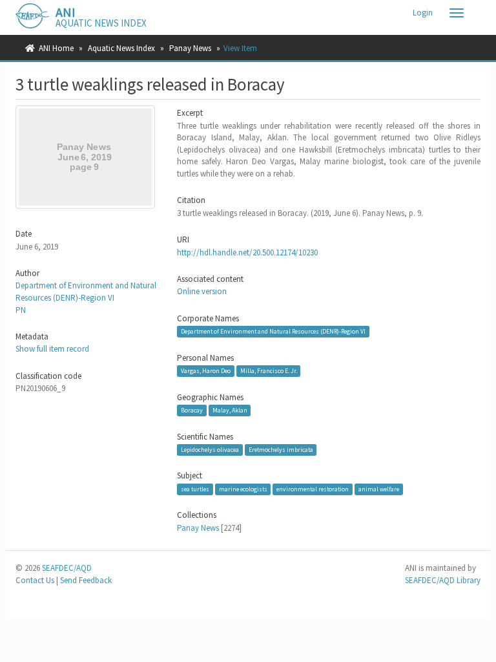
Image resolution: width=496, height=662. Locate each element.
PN (21, 309)
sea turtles (195, 489)
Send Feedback (86, 580)
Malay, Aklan (229, 410)
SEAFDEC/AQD (67, 567)
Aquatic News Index (121, 48)
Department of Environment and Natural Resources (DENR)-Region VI (86, 291)
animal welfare (378, 489)
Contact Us (35, 580)
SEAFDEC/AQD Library (442, 580)
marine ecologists (243, 489)
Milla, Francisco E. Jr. (268, 371)
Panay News (190, 48)
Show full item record (52, 348)
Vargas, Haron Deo (206, 371)
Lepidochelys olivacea (210, 449)
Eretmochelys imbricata (281, 449)
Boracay (192, 410)
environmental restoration (312, 489)
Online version (202, 291)
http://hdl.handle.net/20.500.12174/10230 (247, 252)
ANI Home (56, 48)
